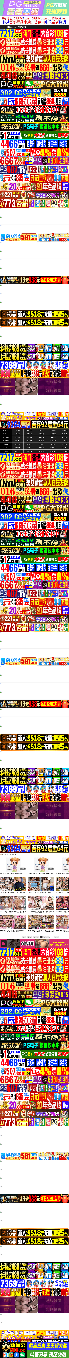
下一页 (46, 937)
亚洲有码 (53, 430)
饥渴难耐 (29, 437)
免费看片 (17, 447)
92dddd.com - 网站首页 (15, 27)
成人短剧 (41, 451)
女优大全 (64, 444)
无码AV (6, 444)
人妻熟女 (53, 434)
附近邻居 (17, 437)
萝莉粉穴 (64, 447)
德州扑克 (41, 441)
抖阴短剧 (64, 451)
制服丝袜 (64, 434)
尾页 (56, 937)
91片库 (53, 444)
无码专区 (6, 447)
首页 (24, 937)
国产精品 (17, 430)
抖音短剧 (17, 444)
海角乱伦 (41, 447)
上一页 (29, 937)
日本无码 (41, 430)
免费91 (29, 447)
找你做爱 (41, 437)
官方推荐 (6, 441)
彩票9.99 (53, 441)
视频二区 (6, 434)
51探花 (41, 444)
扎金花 (65, 441)
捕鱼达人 (17, 441)
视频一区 (6, 430)
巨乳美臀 (41, 434)
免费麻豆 (53, 447)
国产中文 (17, 451)
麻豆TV (29, 444)
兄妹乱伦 (29, 451)
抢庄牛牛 (29, 441)
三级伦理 (17, 434)
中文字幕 (29, 434)
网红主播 (29, 430)
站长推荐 (6, 437)
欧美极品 (64, 430)
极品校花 (53, 451)
